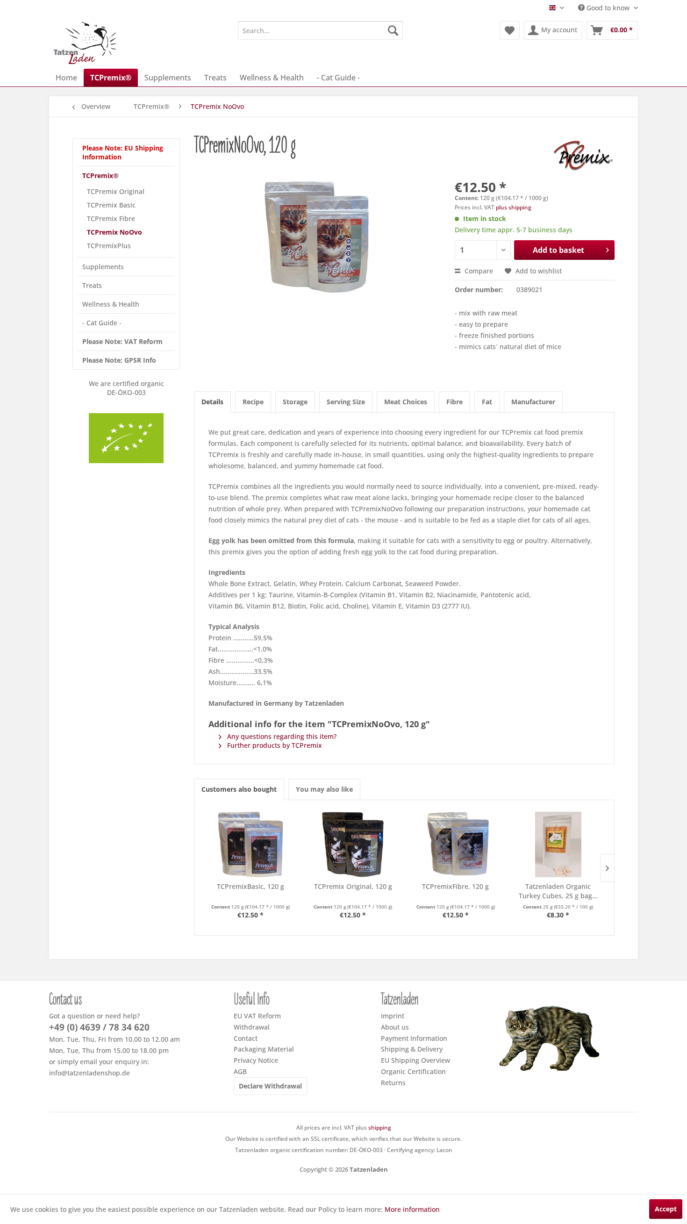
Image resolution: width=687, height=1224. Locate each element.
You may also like (324, 789)
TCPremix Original (115, 191)
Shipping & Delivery (412, 1049)
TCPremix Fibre (111, 218)
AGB (240, 1071)
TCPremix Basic (111, 204)
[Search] (393, 30)
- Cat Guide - (102, 322)
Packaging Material (264, 1049)
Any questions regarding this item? (280, 736)
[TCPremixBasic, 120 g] (250, 844)
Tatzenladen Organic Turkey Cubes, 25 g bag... (558, 891)
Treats (92, 285)
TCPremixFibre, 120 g (455, 886)
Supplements (103, 266)
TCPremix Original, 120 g (353, 886)
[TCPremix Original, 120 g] (353, 844)
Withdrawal (252, 1027)
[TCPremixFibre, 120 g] (455, 844)
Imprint (392, 1015)
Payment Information (414, 1038)
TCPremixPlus (109, 245)
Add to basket (558, 250)
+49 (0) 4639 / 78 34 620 (99, 1027)
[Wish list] (510, 30)
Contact (246, 1038)
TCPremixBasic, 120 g (250, 886)
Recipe (253, 401)
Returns (393, 1082)
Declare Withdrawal (270, 1085)
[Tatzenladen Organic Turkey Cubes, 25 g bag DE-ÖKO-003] (558, 844)
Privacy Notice (256, 1060)
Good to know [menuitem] (608, 7)
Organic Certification (413, 1071)
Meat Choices (405, 401)
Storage (295, 401)
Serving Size (346, 401)
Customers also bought (239, 789)
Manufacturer (533, 401)
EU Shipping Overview (415, 1060)
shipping (379, 1127)
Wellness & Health (110, 304)
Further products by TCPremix (273, 745)
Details (212, 401)
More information (412, 1209)
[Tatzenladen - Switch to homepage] (86, 42)
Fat (487, 401)
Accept (666, 1208)
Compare (478, 270)
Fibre (454, 401)
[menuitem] (320, 30)
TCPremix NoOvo (114, 232)
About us (395, 1027)
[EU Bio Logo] (126, 438)
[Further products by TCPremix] (583, 154)
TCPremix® (100, 175)
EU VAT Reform (257, 1015)
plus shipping (513, 207)
